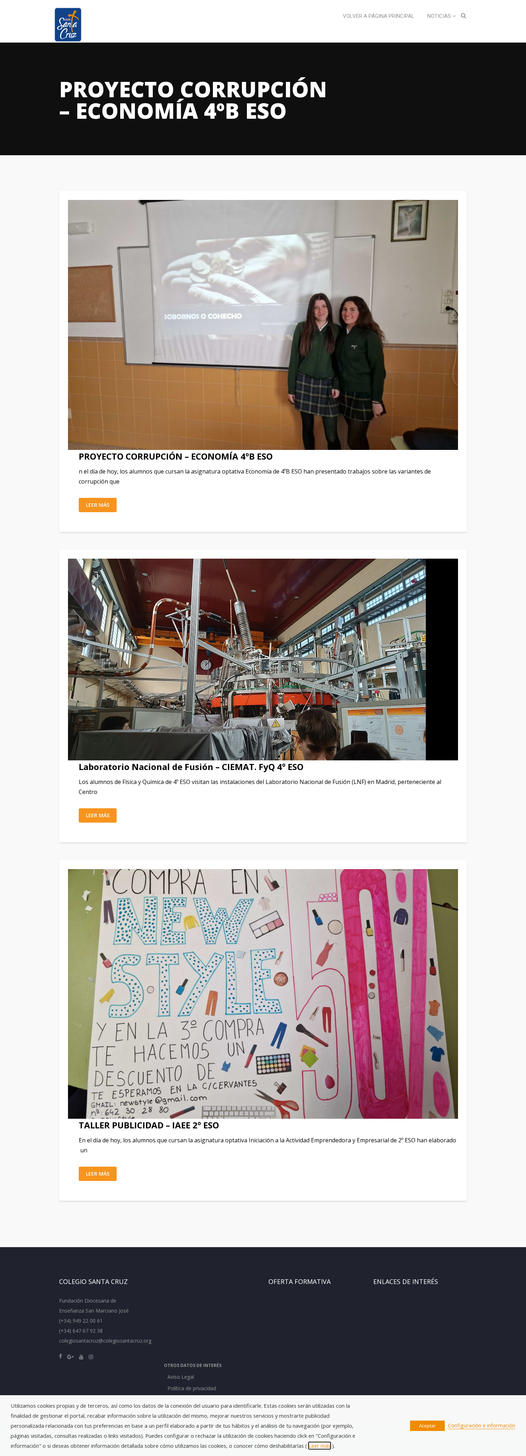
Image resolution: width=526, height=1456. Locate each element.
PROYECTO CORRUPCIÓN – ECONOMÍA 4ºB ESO (176, 456)
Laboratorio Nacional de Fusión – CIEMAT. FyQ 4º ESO (191, 767)
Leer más (97, 504)
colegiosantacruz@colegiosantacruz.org (105, 1340)
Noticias (439, 16)
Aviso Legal (180, 1376)
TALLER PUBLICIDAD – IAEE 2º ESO (149, 1125)
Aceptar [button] (427, 1425)
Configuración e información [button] (481, 1425)
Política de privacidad (191, 1388)
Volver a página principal (378, 16)
